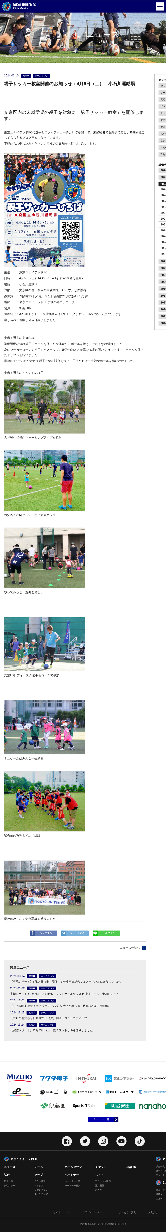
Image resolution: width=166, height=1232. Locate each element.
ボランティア (41, 1194)
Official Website (24, 6)
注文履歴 (99, 1185)
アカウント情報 (103, 1181)
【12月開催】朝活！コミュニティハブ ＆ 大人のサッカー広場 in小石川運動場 (59, 1006)
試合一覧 (8, 1181)
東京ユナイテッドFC (24, 1159)
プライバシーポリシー (95, 1212)
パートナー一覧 (100, 1119)
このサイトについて (59, 1212)
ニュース (9, 1167)
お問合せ (153, 1212)
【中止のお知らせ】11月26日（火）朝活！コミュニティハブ (48, 1018)
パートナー (72, 1174)
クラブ (38, 1174)
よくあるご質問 (127, 1212)
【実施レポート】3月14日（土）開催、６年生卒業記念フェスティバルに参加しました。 (66, 981)
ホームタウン (73, 1167)
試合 (7, 1174)
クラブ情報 (40, 1181)
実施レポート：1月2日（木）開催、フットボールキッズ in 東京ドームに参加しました (64, 993)
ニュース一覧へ (130, 947)
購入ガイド (100, 1190)
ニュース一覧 (22, 16)
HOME (7, 16)
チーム (38, 1167)
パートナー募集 (72, 1185)
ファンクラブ (41, 1190)
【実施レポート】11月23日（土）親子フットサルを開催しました (51, 1030)
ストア (99, 1174)
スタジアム (40, 1185)
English (131, 1167)
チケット (100, 1167)
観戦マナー (9, 1185)
